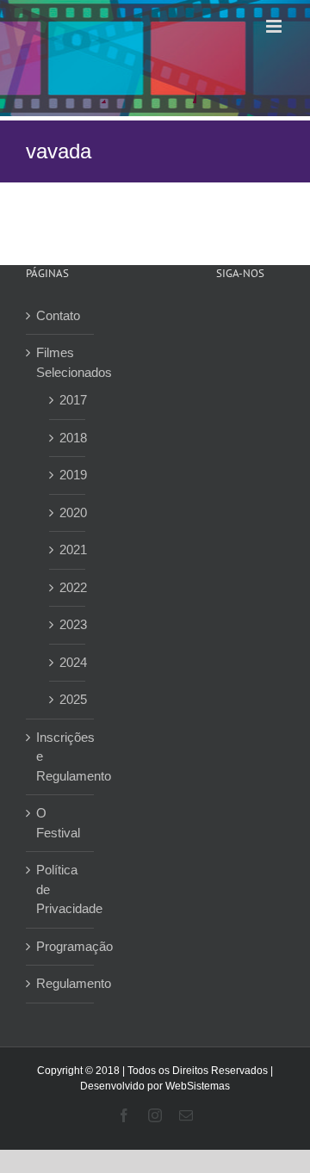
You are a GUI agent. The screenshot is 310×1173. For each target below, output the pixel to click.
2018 (68, 437)
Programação (60, 946)
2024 (68, 662)
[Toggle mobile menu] (275, 26)
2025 (68, 699)
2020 (68, 512)
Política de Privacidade (60, 889)
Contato (58, 315)
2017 (68, 399)
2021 (68, 549)
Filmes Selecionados (60, 362)
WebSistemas (197, 1086)
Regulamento (60, 983)
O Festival (58, 823)
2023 (68, 624)
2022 (68, 587)
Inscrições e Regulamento (60, 756)
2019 (68, 474)
